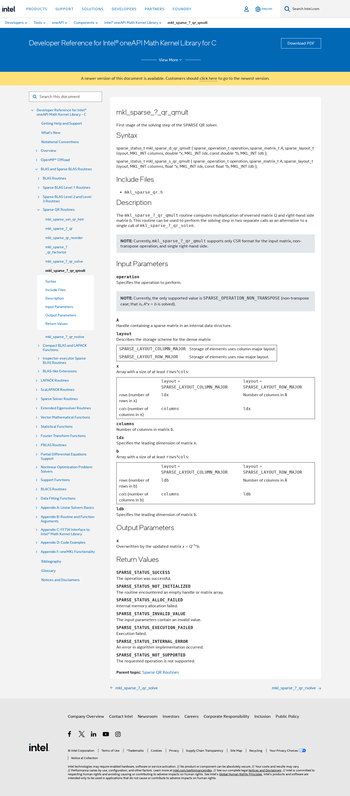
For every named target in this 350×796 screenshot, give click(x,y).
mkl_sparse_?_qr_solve (64, 261)
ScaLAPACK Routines (58, 389)
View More (168, 60)
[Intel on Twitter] (82, 735)
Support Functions (55, 480)
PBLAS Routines (54, 445)
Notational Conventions (60, 142)
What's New (50, 132)
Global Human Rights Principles (240, 774)
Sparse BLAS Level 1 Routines (66, 187)
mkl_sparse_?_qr (59, 228)
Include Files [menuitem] (55, 289)
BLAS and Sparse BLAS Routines (66, 169)
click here (208, 78)
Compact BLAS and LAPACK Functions (65, 347)
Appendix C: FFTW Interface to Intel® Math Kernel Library (65, 532)
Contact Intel (121, 716)
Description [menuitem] (54, 298)
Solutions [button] (93, 9)
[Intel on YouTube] (106, 735)
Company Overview (86, 716)
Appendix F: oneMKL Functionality (68, 552)
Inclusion (262, 716)
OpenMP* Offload (55, 160)
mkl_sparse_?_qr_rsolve (64, 336)
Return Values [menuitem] (56, 323)
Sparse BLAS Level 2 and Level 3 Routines (67, 199)
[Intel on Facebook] (70, 735)
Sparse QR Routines (59, 209)
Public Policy (287, 716)
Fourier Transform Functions (63, 436)
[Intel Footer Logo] (39, 747)
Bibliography (51, 561)
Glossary (48, 570)
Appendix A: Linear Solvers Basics (67, 507)
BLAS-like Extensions (60, 371)
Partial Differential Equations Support (64, 456)
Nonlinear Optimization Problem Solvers (66, 469)
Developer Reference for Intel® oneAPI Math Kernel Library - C (61, 112)
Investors (171, 716)
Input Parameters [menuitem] (59, 306)
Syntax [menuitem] (50, 281)
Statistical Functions (57, 426)
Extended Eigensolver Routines (66, 408)
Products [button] (36, 9)
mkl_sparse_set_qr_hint (64, 219)
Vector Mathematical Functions (65, 417)
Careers (191, 716)
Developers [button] (124, 9)
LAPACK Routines (55, 380)
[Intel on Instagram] (118, 735)
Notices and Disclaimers (60, 580)
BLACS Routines (54, 489)
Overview (48, 150)
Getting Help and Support (61, 123)
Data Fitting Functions (58, 498)
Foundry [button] (182, 9)
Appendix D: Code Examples (63, 542)
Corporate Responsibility (226, 716)
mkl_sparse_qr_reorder (64, 237)
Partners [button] (154, 9)
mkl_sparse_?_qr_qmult (65, 270)
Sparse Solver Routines (59, 399)
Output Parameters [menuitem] (60, 315)
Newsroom (148, 716)
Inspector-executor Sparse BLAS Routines (64, 360)
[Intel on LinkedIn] (94, 735)
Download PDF (301, 43)
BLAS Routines (54, 178)
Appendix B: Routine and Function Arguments (67, 519)
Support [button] (64, 9)
